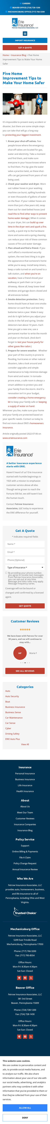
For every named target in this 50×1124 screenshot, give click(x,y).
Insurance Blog (18, 55)
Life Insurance (25, 785)
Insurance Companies (25, 824)
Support (25, 845)
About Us (25, 806)
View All (25, 744)
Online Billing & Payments (25, 851)
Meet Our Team (25, 812)
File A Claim (25, 857)
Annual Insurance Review (25, 869)
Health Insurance (25, 791)
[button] (25, 33)
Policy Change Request (25, 863)
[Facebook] (25, 978)
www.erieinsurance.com (15, 438)
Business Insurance (25, 779)
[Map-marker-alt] (19, 978)
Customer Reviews (25, 818)
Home (6, 55)
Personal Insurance (25, 773)
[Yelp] (31, 978)
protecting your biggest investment (23, 134)
